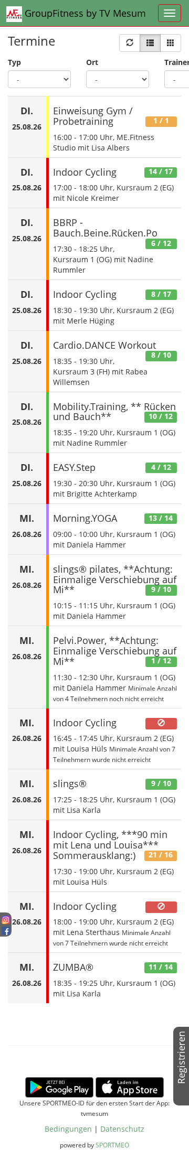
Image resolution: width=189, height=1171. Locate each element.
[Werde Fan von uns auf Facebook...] (6, 929)
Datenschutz (122, 1129)
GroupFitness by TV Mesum (84, 13)
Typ (14, 62)
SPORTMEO (112, 1145)
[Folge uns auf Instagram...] (6, 919)
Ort (92, 62)
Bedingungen (68, 1129)
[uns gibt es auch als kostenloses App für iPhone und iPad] (130, 1086)
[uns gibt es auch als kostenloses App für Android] (59, 1086)
